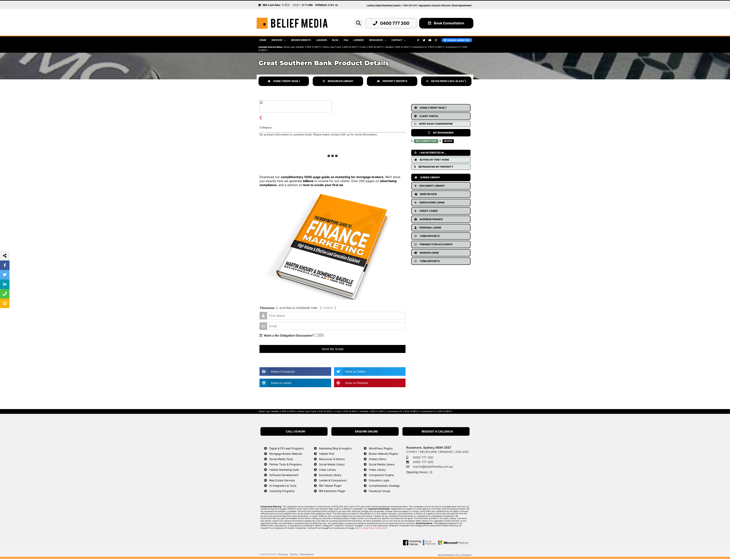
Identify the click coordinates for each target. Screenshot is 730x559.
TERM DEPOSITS (430, 236)
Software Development (283, 475)
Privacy (283, 554)
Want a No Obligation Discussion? (288, 335)
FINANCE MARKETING (458, 40)
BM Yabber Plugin (330, 485)
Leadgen (321, 40)
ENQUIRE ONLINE (366, 431)
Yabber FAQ (326, 453)
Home (262, 40)
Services (276, 40)
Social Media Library (332, 464)
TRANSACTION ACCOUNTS (435, 244)
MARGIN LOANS (429, 252)
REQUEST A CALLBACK (437, 431)
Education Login (379, 480)
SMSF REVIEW (428, 194)
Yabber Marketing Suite (284, 469)
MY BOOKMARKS (443, 132)
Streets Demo (377, 459)
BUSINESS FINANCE (431, 219)
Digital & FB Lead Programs (286, 448)
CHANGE (328, 308)
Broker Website (301, 40)
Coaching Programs (282, 491)
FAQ (346, 40)
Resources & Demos (332, 459)
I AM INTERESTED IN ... (433, 152)
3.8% (331, 4)
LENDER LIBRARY (430, 177)
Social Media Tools (281, 459)
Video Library (327, 469)
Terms (294, 554)
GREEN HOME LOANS (431, 202)
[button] (358, 23)
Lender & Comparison (333, 480)
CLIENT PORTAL (429, 116)
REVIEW (448, 141)
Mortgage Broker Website (285, 453)
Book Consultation (449, 23)
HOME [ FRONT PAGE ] (286, 81)
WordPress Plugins (381, 448)
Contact (396, 40)
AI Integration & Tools (283, 485)
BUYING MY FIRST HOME (434, 159)
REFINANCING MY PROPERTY (435, 166)
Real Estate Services (282, 480)
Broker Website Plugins (383, 453)
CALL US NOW (295, 431)
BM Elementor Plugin (332, 491)
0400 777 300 (394, 23)
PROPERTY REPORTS (394, 81)
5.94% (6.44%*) (350, 47)
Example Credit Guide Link (373, 528)
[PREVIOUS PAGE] (260, 5)
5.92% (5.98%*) (436, 47)
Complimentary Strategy (384, 485)
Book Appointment (461, 5)
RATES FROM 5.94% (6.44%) (448, 81)
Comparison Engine (381, 475)
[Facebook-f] (418, 40)
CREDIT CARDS (428, 210)
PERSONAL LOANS (430, 227)
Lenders (359, 40)
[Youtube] (429, 40)
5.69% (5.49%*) (313, 47)
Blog (335, 40)
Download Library (330, 475)
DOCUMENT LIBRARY (432, 185)
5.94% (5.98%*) (444, 411)
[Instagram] (435, 40)
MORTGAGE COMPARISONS (436, 123)
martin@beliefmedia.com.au (433, 466)
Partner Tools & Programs (285, 464)
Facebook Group (379, 491)
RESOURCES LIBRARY (340, 81)
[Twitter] (423, 40)
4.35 (285, 4)
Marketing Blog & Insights (335, 448)
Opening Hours (417, 472)
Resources (376, 40)
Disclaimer (307, 554)
